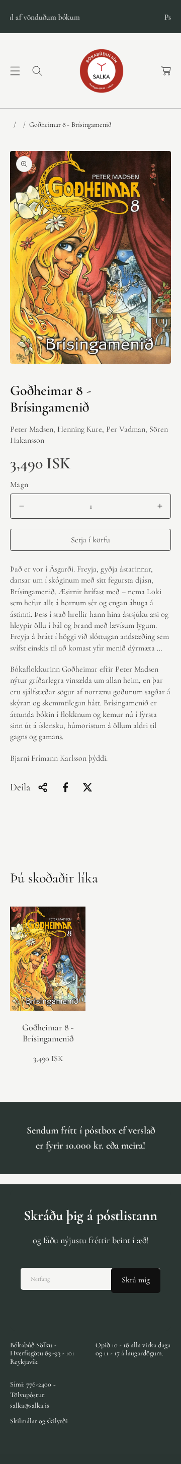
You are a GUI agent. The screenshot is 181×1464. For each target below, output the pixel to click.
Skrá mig (136, 1280)
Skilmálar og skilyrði (39, 1421)
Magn (19, 484)
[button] (15, 71)
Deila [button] (20, 787)
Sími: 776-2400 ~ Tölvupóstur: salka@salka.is (33, 1395)
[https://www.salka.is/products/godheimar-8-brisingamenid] (65, 787)
